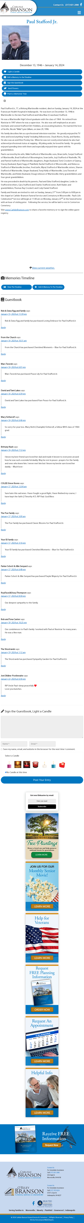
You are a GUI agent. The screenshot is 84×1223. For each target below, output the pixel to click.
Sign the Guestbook (15, 83)
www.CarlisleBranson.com (17, 210)
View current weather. (43, 268)
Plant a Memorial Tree (17, 94)
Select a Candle (12, 756)
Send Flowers (12, 88)
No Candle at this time (16, 772)
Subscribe (42, 806)
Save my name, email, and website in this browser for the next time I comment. (39, 749)
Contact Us (50, 1168)
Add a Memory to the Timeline (19, 77)
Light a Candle (13, 72)
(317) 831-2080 (55, 1173)
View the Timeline (14, 287)
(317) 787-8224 (55, 1190)
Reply (3, 328)
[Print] (5, 101)
